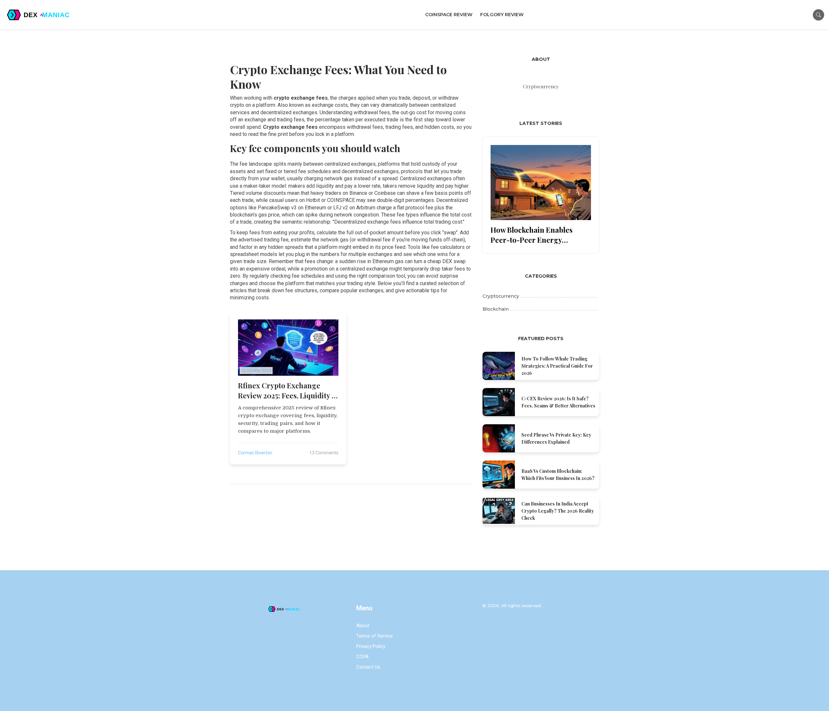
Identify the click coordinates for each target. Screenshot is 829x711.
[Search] (818, 14)
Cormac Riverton (255, 452)
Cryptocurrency (501, 296)
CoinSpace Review (448, 14)
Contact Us (368, 667)
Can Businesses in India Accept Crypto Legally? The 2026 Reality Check (557, 511)
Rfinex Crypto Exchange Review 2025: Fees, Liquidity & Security (288, 391)
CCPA (362, 657)
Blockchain (496, 309)
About (362, 625)
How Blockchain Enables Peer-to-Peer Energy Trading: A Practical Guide (535, 235)
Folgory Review (502, 14)
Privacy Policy (370, 646)
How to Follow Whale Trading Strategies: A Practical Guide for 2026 (557, 366)
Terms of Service (374, 636)
